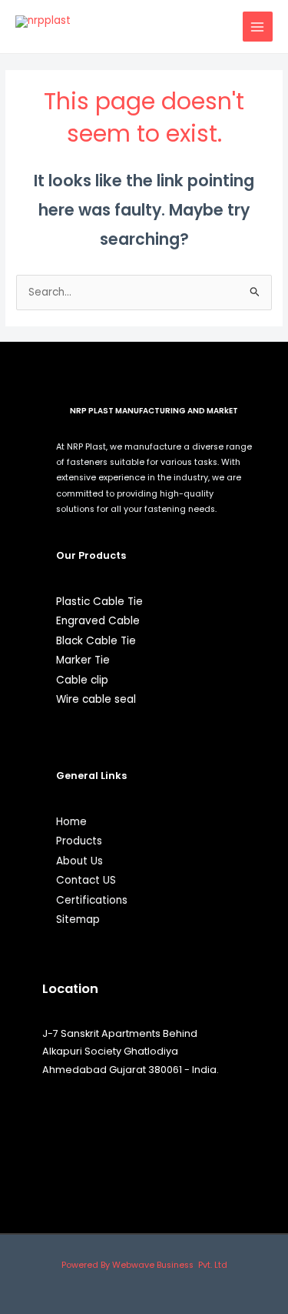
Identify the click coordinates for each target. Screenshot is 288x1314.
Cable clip (82, 680)
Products (79, 841)
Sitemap (78, 919)
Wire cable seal (96, 699)
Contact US (86, 880)
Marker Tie (83, 660)
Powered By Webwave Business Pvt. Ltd (144, 1265)
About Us (79, 861)
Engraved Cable (98, 621)
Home (71, 821)
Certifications (91, 900)
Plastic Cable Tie (99, 601)
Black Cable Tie (96, 641)
